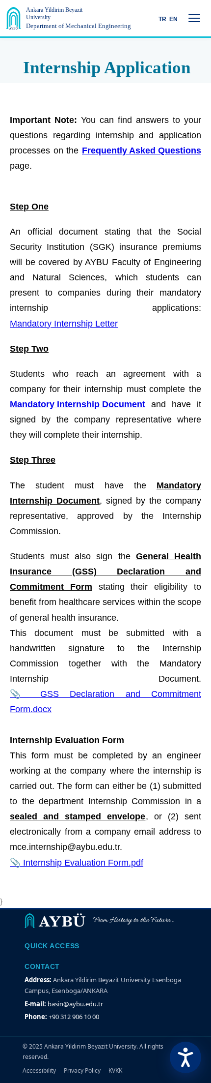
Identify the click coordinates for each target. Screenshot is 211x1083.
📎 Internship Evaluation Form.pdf (76, 863)
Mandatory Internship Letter (64, 324)
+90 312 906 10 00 (74, 1016)
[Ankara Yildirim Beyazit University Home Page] (13, 18)
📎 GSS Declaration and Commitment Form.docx (105, 701)
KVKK (115, 1070)
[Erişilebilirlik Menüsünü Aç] (185, 1057)
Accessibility (39, 1070)
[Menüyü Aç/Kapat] (194, 18)
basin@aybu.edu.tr (75, 1003)
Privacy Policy (82, 1070)
